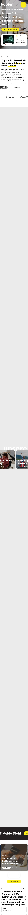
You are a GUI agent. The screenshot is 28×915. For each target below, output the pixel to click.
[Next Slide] (18, 875)
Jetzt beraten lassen (10, 29)
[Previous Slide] (10, 875)
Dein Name (4, 908)
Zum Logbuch (14, 881)
